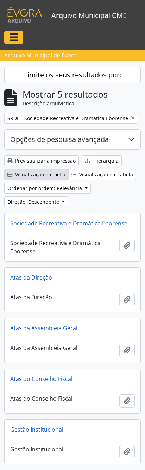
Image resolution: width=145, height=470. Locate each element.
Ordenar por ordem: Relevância (45, 188)
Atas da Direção (31, 277)
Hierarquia (105, 160)
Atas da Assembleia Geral (43, 328)
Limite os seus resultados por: (72, 75)
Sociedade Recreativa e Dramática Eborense (68, 223)
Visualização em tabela (105, 174)
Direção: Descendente (34, 202)
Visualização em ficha (39, 174)
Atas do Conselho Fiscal (41, 379)
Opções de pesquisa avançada (59, 139)
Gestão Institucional (36, 429)
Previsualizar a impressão (45, 160)
